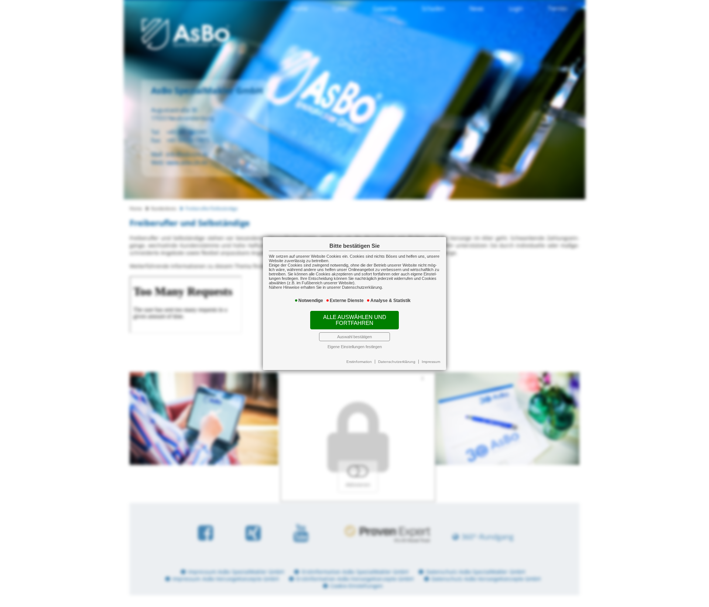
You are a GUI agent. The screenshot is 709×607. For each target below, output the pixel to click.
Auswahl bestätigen (354, 337)
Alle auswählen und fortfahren (354, 320)
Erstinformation (359, 362)
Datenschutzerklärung (396, 362)
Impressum (431, 362)
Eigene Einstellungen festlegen (355, 346)
